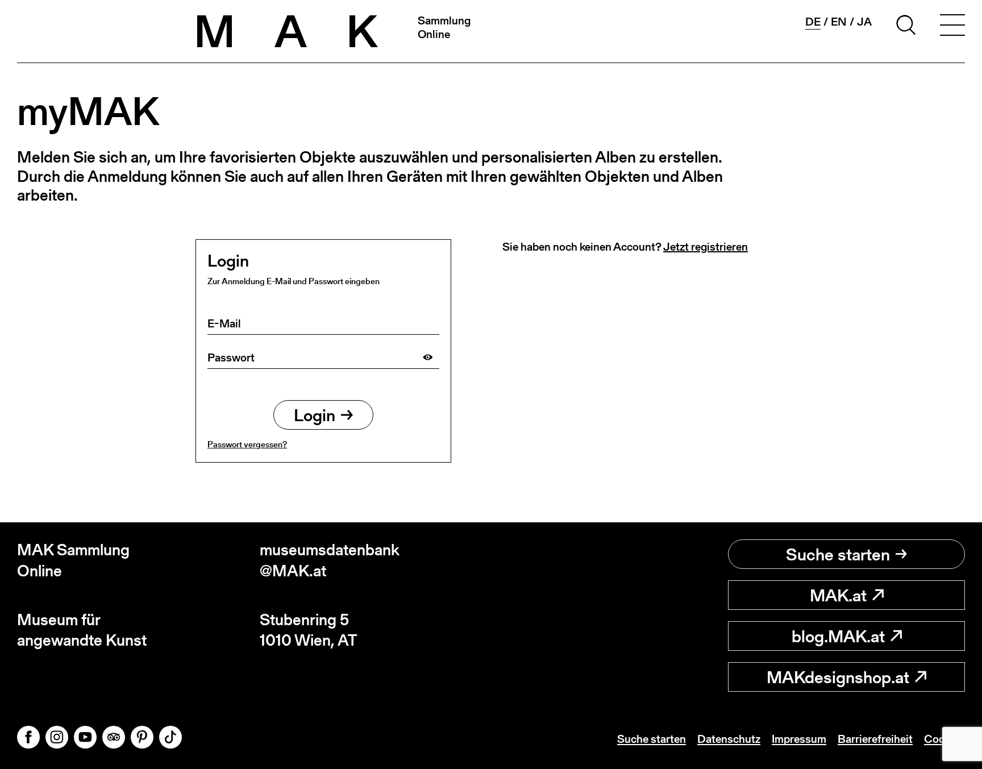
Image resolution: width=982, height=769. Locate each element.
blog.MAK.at (838, 636)
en (839, 21)
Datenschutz (728, 739)
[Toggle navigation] (952, 26)
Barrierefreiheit (875, 739)
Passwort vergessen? (247, 444)
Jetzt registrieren (705, 247)
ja (864, 21)
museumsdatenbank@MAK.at (330, 560)
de (813, 22)
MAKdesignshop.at (838, 677)
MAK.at (838, 595)
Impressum (799, 739)
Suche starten (838, 554)
